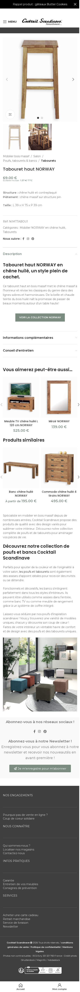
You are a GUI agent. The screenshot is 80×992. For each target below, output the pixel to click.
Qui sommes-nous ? (16, 845)
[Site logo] (42, 21)
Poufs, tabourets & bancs (20, 160)
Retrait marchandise (16, 919)
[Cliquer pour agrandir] (10, 114)
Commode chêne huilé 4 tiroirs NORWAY (59, 494)
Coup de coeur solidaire (19, 818)
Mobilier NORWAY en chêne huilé (42, 227)
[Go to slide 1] (38, 118)
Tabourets (48, 160)
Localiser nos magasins (18, 849)
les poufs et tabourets (34, 571)
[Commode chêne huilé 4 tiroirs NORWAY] (59, 467)
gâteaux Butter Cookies (51, 4)
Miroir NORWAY (59, 421)
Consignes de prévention (20, 888)
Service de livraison (15, 922)
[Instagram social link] (28, 238)
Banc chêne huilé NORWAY (21, 494)
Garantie (8, 880)
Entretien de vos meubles (20, 884)
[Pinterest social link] (32, 238)
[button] (7, 79)
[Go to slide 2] (42, 118)
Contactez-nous (14, 853)
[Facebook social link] (23, 238)
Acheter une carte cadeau (20, 915)
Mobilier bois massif (16, 156)
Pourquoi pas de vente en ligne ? (25, 815)
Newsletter (10, 926)
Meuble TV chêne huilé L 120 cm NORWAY (21, 423)
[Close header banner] (75, 4)
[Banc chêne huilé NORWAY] (21, 467)
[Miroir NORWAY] (59, 397)
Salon (37, 156)
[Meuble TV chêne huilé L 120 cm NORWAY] (21, 397)
